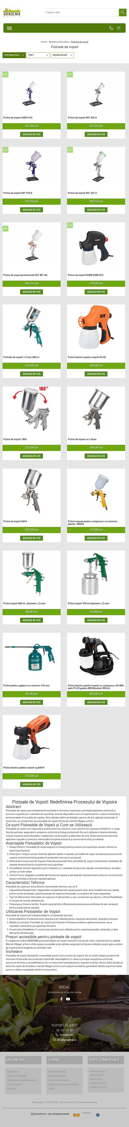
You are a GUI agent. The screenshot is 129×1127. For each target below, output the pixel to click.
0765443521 (66, 1035)
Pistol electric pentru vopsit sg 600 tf (23, 767)
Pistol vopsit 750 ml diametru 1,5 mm (88, 603)
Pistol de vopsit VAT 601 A (82, 193)
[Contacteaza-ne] (112, 28)
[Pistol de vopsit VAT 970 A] (32, 166)
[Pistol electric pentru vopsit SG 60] (96, 327)
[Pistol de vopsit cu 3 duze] (96, 409)
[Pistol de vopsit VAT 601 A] (96, 166)
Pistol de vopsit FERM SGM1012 (85, 275)
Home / (45, 42)
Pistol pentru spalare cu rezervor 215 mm (26, 685)
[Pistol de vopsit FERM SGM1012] (96, 245)
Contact (11, 1088)
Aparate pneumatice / (60, 42)
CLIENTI (54, 1060)
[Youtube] (68, 999)
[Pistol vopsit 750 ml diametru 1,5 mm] (96, 573)
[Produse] (8, 27)
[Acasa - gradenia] (19, 12)
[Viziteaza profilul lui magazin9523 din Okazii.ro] (76, 1116)
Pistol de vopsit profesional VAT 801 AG (25, 275)
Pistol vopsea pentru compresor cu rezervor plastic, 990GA (92, 522)
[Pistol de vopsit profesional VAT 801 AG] (32, 245)
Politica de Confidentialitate (21, 1079)
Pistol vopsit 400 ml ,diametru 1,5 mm (24, 603)
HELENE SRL (16, 1060)
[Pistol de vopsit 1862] (32, 409)
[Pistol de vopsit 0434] (32, 491)
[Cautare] (122, 12)
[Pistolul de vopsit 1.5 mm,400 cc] (32, 327)
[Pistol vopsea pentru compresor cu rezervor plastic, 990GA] (96, 491)
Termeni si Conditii (17, 1075)
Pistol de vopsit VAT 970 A (17, 193)
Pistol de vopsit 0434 (15, 521)
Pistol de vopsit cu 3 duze (82, 439)
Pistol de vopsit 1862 (15, 439)
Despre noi (12, 1071)
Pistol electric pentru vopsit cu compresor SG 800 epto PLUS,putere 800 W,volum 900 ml (95, 687)
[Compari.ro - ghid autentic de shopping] (98, 1115)
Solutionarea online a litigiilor (64, 1084)
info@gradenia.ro (66, 1039)
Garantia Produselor (59, 1079)
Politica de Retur (57, 1075)
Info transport (14, 1084)
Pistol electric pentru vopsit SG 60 (87, 357)
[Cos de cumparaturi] (120, 28)
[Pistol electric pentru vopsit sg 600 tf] (32, 737)
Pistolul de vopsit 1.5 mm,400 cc (21, 357)
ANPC (52, 1088)
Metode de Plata (57, 1071)
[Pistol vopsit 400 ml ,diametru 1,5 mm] (32, 573)
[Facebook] (61, 999)
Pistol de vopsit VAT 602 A (82, 117)
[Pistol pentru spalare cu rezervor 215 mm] (32, 655)
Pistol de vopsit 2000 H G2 (17, 117)
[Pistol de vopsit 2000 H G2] (32, 91)
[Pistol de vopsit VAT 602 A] (96, 91)
